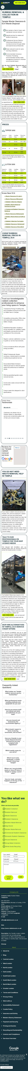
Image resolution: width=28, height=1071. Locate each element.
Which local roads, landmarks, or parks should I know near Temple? (13, 760)
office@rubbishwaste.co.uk (9, 920)
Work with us (7, 1001)
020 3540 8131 (20, 3)
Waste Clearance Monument (14, 199)
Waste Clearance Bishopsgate (15, 214)
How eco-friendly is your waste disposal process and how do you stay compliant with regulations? (13, 741)
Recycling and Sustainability (12, 1030)
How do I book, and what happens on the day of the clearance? (13, 780)
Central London (8, 959)
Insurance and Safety (10, 1013)
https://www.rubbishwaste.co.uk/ (11, 928)
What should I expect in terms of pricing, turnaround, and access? (13, 730)
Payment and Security (10, 1022)
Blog (4, 955)
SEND (20, 877)
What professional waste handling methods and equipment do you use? (13, 702)
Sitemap (3, 944)
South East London (9, 976)
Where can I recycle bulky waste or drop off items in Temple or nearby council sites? (13, 771)
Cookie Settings (5, 1064)
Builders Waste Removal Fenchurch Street (12, 205)
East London (7, 972)
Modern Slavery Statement (12, 1017)
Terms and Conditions (10, 992)
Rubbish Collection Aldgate (14, 202)
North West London (9, 984)
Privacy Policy (8, 997)
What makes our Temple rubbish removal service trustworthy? (13, 693)
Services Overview (9, 1038)
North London (7, 967)
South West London (9, 980)
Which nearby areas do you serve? (13, 751)
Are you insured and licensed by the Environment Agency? (13, 721)
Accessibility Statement (11, 1005)
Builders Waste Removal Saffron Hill (15, 217)
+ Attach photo (8, 877)
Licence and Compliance (11, 1034)
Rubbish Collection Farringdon (15, 221)
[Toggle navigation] (2, 7)
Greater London (8, 988)
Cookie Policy (7, 1009)
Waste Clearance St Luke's (14, 196)
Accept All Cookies (7, 1067)
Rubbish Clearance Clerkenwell (15, 224)
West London (7, 963)
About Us (6, 951)
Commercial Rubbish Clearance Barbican (14, 210)
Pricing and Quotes (9, 1026)
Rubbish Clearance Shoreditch (15, 227)
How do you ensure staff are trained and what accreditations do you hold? (13, 712)
